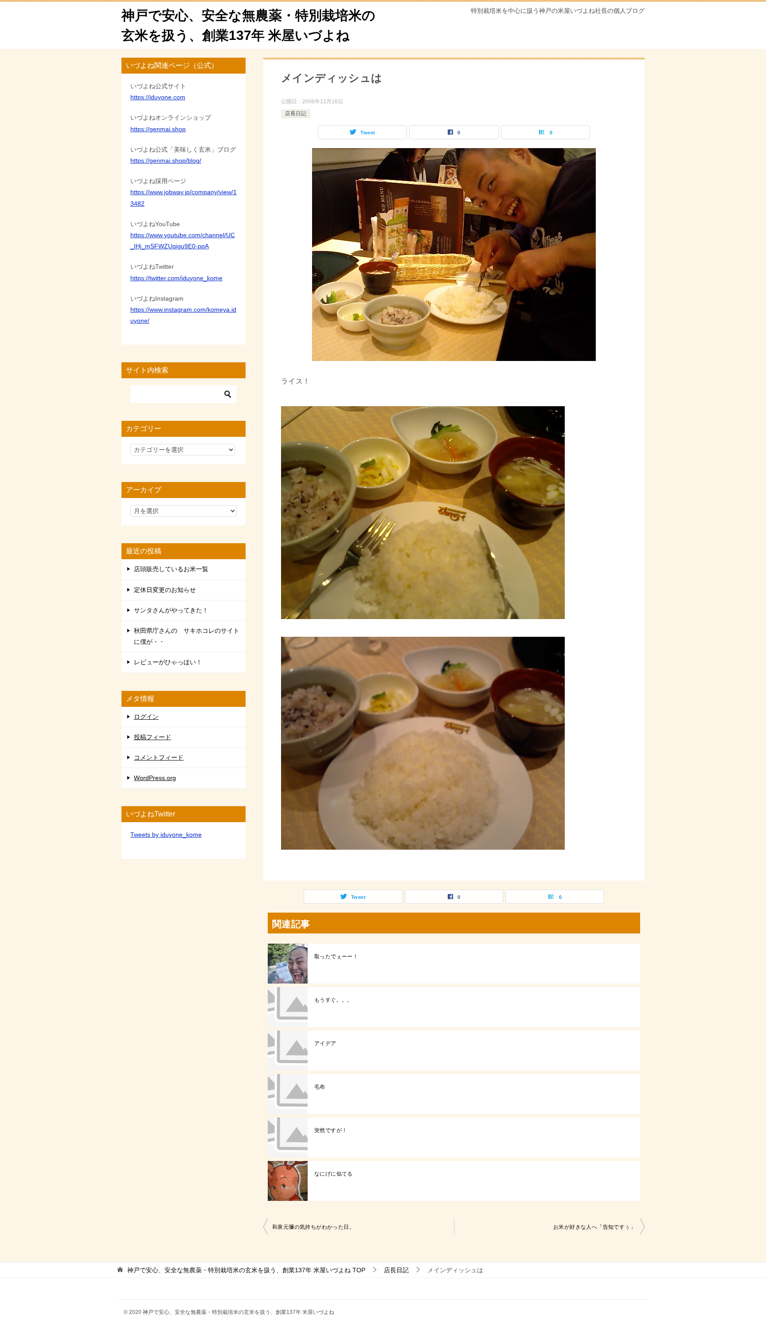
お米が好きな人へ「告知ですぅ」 (594, 1227)
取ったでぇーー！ (336, 956)
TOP (246, 1270)
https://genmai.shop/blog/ (165, 160)
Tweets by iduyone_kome (166, 834)
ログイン (146, 716)
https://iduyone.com (157, 97)
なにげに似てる (333, 1174)
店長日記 (295, 113)
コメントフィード (159, 757)
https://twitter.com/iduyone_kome (176, 278)
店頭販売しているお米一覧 (171, 568)
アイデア (325, 1043)
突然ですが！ (330, 1130)
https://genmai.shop (158, 129)
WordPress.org (155, 777)
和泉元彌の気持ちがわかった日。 (313, 1227)
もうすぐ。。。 (333, 1000)
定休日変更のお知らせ (165, 589)
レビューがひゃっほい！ (168, 662)
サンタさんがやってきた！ (171, 610)
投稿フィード (152, 737)
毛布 (319, 1087)
